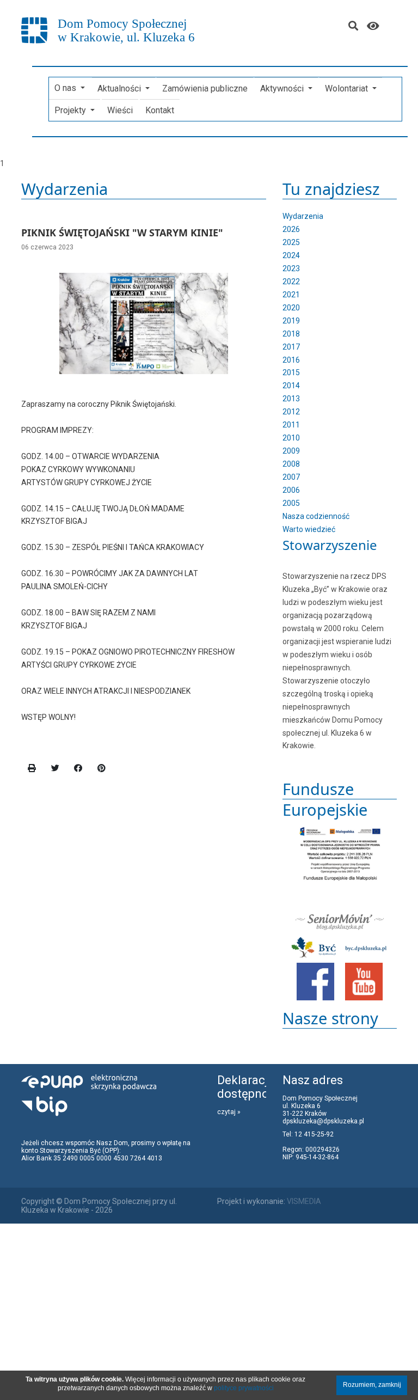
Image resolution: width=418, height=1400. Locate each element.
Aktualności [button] (120, 88)
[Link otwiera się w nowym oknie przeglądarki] (316, 981)
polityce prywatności (244, 1388)
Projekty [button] (71, 110)
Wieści (120, 110)
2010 (291, 437)
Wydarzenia (302, 216)
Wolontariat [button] (347, 88)
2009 (291, 451)
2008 (291, 464)
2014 (291, 385)
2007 (291, 477)
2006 (291, 490)
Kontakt (159, 110)
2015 (291, 372)
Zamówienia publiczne (205, 88)
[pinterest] (102, 768)
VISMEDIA (304, 1201)
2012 (291, 411)
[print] (32, 768)
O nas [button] (66, 88)
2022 (291, 281)
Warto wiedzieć (308, 529)
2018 (291, 333)
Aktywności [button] (283, 88)
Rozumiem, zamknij (372, 1385)
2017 (291, 347)
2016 (291, 360)
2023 (291, 268)
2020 (291, 307)
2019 (291, 320)
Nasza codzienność (315, 516)
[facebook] (78, 768)
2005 (291, 503)
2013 (291, 398)
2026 (291, 229)
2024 (291, 255)
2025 (291, 242)
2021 (291, 294)
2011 (291, 424)
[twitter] (55, 768)
